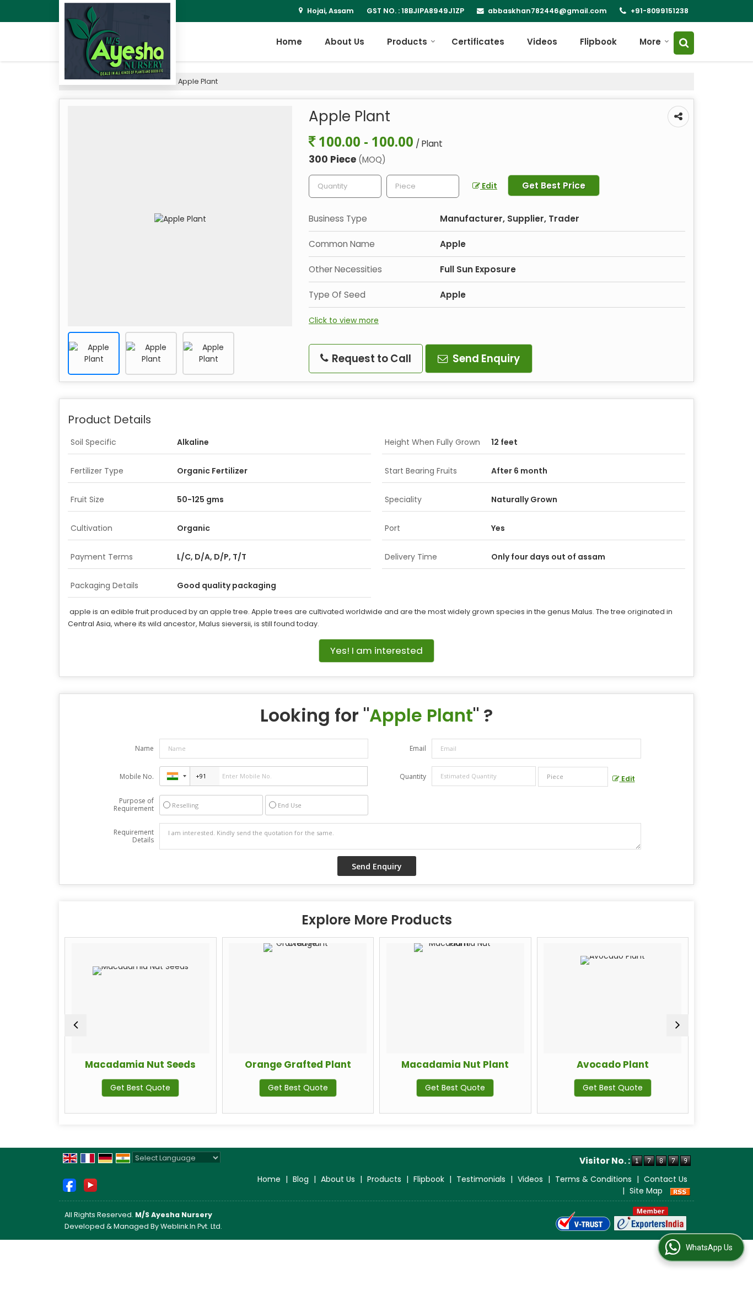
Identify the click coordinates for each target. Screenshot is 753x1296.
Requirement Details (134, 836)
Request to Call (370, 358)
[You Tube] (90, 1184)
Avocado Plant (598, 1064)
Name (144, 748)
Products (407, 41)
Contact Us (665, 1179)
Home (289, 41)
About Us (344, 41)
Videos (542, 41)
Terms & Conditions (593, 1179)
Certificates (477, 41)
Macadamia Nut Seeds (125, 1064)
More (650, 41)
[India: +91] (174, 776)
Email (418, 748)
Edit (488, 185)
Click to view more (344, 320)
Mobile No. (137, 776)
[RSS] (680, 1190)
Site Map (646, 1190)
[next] (677, 1025)
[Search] (684, 42)
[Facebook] (69, 1184)
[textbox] (422, 186)
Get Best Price (553, 185)
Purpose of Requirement (134, 805)
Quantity (413, 776)
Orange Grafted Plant (283, 1064)
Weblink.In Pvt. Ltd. (191, 1226)
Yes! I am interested (376, 650)
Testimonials (480, 1179)
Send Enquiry (485, 358)
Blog (301, 1179)
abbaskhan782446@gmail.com (547, 10)
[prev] (75, 1025)
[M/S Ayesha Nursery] (117, 41)
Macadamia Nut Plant (440, 1064)
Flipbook (598, 41)
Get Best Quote (125, 1087)
